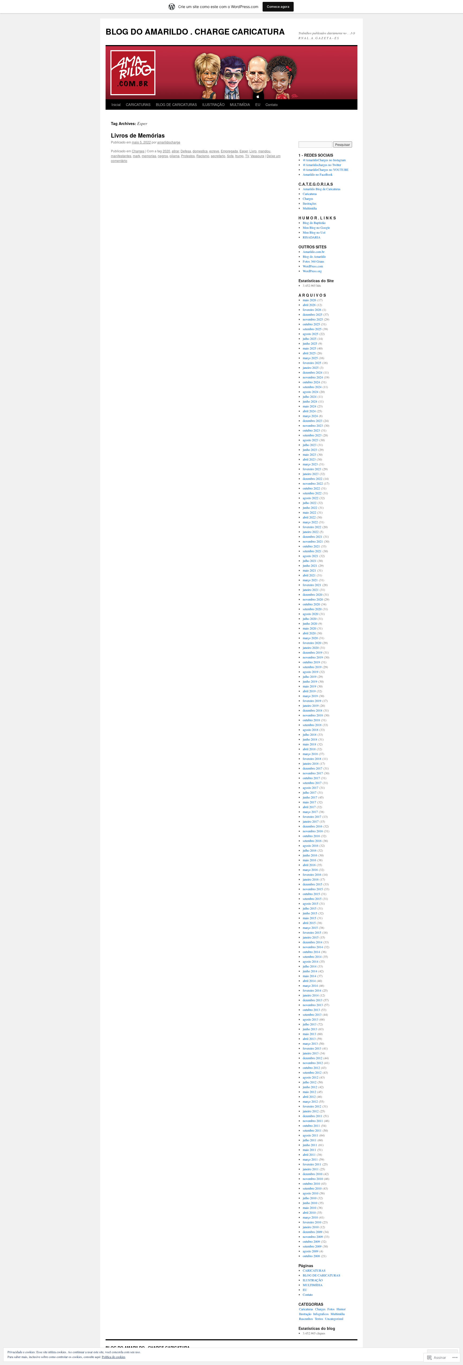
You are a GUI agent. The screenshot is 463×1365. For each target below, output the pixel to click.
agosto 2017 (310, 787)
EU (257, 104)
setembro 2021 (312, 551)
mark (136, 155)
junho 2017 (310, 797)
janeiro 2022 (311, 531)
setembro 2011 (312, 1130)
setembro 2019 (312, 667)
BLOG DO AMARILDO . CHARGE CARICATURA (195, 31)
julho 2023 (309, 445)
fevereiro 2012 (312, 1106)
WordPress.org (312, 271)
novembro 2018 (313, 715)
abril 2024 (309, 411)
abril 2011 (309, 1154)
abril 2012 (309, 1096)
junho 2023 (310, 449)
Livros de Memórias (138, 135)
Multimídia (310, 208)
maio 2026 (309, 300)
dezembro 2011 (312, 1116)
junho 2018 (310, 739)
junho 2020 (310, 623)
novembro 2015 (313, 889)
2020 (166, 151)
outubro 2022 (311, 488)
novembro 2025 (313, 319)
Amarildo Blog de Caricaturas (322, 189)
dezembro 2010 (312, 1174)
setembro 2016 (312, 840)
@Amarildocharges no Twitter (322, 165)
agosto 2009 (310, 1251)
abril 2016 (309, 865)
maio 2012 (309, 1092)
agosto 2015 (310, 903)
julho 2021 (309, 560)
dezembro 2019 (312, 652)
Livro (253, 151)
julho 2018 (309, 734)
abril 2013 (309, 1038)
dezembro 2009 (312, 1232)
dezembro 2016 (312, 826)
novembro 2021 (313, 541)
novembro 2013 (313, 1005)
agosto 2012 (310, 1077)
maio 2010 (309, 1207)
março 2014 (310, 985)
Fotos (331, 1309)
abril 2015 (309, 923)
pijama (175, 155)
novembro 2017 (313, 773)
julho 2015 (309, 908)
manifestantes (121, 155)
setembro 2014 (312, 956)
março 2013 (310, 1043)
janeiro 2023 (311, 474)
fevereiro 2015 (312, 932)
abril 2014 (309, 980)
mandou (264, 151)
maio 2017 (309, 802)
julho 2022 (309, 503)
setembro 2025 (312, 329)
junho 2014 (310, 971)
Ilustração (305, 1314)
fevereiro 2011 (312, 1164)
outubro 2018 (311, 720)
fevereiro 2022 (312, 527)
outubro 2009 (311, 1241)
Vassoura (257, 155)
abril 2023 (309, 459)
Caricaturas (310, 194)
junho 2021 (310, 565)
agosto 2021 (310, 556)
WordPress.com (313, 266)
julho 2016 (309, 850)
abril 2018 (309, 749)
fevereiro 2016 (312, 874)
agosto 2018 (310, 729)
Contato (272, 104)
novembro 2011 (313, 1121)
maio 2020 (309, 628)
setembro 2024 (312, 387)
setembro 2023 (312, 435)
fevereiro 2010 (312, 1222)
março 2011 (310, 1159)
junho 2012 (310, 1087)
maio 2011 (309, 1149)
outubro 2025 (311, 324)
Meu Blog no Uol (314, 232)
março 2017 (310, 812)
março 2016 (310, 869)
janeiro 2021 (311, 589)
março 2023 (310, 464)
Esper (244, 151)
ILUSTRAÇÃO (213, 104)
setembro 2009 (312, 1246)
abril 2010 (309, 1212)
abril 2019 (309, 691)
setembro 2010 (312, 1188)
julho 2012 (309, 1082)
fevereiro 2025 (312, 362)
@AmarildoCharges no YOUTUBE (325, 169)
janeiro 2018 (311, 763)
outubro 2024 (311, 382)
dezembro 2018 (312, 710)
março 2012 (310, 1101)
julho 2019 (309, 676)
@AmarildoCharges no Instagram (324, 160)
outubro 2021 (311, 546)
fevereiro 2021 (312, 585)
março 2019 (310, 696)
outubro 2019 (311, 662)
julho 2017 (309, 792)
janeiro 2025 (311, 367)
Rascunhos (306, 1318)
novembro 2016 (313, 831)
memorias (149, 155)
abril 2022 (309, 517)
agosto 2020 (310, 614)
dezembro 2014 (312, 942)
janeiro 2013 (311, 1053)
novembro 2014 (313, 947)
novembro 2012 (313, 1063)
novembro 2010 (313, 1178)
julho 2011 (309, 1140)
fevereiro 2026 (312, 309)
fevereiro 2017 (312, 816)
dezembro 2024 (312, 372)
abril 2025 (309, 353)
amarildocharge (168, 142)
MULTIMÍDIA (240, 104)
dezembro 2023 (312, 420)
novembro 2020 (313, 599)
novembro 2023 (313, 425)
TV (247, 155)
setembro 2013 (312, 1014)
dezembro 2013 (312, 1000)
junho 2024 (310, 401)
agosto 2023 (310, 440)
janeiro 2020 (311, 647)
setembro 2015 (312, 898)
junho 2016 (310, 855)
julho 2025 (309, 338)
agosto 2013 (310, 1019)
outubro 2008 (311, 1256)
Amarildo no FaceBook (318, 174)
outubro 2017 (311, 778)
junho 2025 (310, 343)
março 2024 (310, 416)
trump (239, 155)
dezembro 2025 (312, 314)
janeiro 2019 (311, 705)
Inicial (116, 104)
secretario (218, 155)
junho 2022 (310, 507)
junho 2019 (310, 681)
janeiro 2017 (311, 821)
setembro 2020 (312, 609)
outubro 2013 (311, 1009)
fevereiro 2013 (312, 1048)
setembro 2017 (312, 783)
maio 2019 (309, 686)
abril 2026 (309, 305)
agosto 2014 (310, 961)
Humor (341, 1309)
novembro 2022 (313, 483)
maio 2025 (309, 348)
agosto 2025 (310, 334)
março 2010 (310, 1217)
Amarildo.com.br (313, 251)
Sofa (230, 155)
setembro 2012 (312, 1072)
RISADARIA (311, 237)
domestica (200, 151)
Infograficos (321, 1314)
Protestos (188, 155)
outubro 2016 (311, 836)
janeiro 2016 (311, 879)
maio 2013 (309, 1034)
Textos (319, 1318)
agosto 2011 (310, 1135)
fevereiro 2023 (312, 469)
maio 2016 (309, 860)
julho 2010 (309, 1198)
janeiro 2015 (311, 937)
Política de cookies (113, 1357)
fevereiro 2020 (312, 643)
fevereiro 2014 (312, 990)
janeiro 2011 (311, 1169)
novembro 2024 (313, 377)
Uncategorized (334, 1318)
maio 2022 (309, 512)
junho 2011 (310, 1145)
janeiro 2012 (311, 1111)
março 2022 (310, 522)
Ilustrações (309, 203)
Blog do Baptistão (314, 222)
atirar (175, 151)
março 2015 (310, 927)
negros (163, 155)
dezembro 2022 (312, 478)
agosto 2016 (310, 845)
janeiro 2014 (311, 995)
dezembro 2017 (312, 768)
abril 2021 (309, 575)
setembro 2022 (312, 493)
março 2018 (310, 754)
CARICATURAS (138, 104)
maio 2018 (309, 744)
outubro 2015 (311, 894)
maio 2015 (309, 918)
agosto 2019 (310, 671)
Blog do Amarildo (314, 256)
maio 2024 (309, 406)
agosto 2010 (310, 1193)
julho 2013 (309, 1024)
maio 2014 (309, 976)
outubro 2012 (311, 1067)
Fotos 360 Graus (313, 261)
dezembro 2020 (312, 594)
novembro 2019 (313, 657)
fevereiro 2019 (312, 700)
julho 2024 (309, 396)
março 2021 (310, 580)
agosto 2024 (310, 391)
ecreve (214, 151)
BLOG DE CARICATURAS (176, 104)
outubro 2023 (311, 430)
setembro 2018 (312, 725)
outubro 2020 (311, 604)
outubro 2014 (311, 952)
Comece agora (278, 7)
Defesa (186, 151)
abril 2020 (309, 633)
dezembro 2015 (312, 884)
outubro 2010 (311, 1183)
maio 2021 (309, 570)
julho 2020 (309, 618)
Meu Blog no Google (316, 227)
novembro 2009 (313, 1236)
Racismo (202, 155)
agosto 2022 (310, 498)
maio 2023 (309, 454)
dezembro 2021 (312, 536)
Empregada (229, 151)
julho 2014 (309, 966)
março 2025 (310, 358)
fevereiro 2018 (312, 758)
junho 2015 (310, 913)
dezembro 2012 (312, 1058)
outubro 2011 (311, 1125)
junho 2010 (310, 1203)
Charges (138, 151)
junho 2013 (310, 1029)
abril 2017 (309, 807)
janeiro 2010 (311, 1227)
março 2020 (310, 638)
